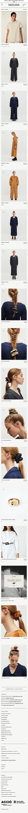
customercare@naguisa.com (16, 699)
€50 (2, 600)
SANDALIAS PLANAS (5, 730)
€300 (13, 600)
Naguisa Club (4, 782)
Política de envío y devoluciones (8, 792)
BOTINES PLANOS (5, 721)
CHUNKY (3, 725)
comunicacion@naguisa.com (14, 701)
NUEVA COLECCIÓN (5, 713)
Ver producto (14, 35)
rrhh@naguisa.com (10, 698)
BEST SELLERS (4, 715)
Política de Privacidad (6, 790)
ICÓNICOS (3, 729)
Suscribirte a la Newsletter (6, 777)
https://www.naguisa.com (9, 705)
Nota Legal (3, 788)
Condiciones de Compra (6, 794)
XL (9, 46)
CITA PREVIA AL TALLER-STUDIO (8, 760)
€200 (10, 600)
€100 (4, 600)
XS (4, 46)
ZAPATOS (3, 736)
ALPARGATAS (4, 717)
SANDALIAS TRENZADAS (6, 734)
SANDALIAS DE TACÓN (6, 732)
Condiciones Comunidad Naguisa (8, 796)
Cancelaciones (4, 781)
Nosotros (3, 775)
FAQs (2, 786)
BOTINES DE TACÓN (5, 723)
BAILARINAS (4, 719)
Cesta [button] (24, 5)
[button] (4, 4)
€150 (7, 600)
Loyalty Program (4, 784)
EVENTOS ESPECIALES (6, 727)
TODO (2, 740)
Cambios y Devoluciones (6, 779)
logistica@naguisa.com (17, 696)
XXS (2, 46)
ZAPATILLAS (4, 738)
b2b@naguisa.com (19, 703)
